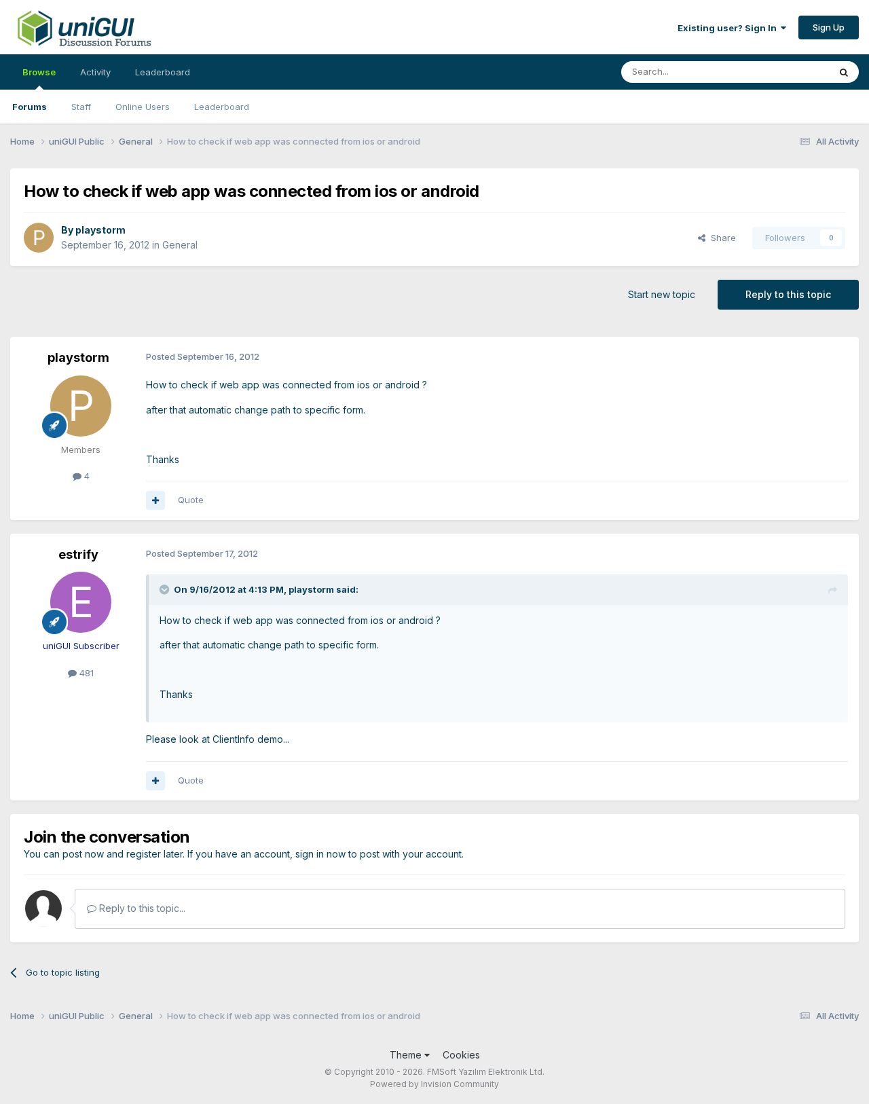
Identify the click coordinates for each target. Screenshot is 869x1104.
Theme (407, 1055)
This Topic (789, 72)
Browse (39, 72)
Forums (29, 106)
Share (720, 237)
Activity (95, 72)
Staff (81, 106)
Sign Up (829, 27)
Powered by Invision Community (434, 1084)
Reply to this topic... (140, 908)
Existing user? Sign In (729, 27)
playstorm (100, 230)
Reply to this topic (788, 294)
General (180, 245)
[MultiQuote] (155, 500)
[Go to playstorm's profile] (39, 238)
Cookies (461, 1055)
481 (85, 672)
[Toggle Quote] (166, 589)
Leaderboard (221, 106)
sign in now (320, 854)
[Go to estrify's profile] (80, 602)
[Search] (844, 72)
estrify (78, 554)
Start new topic (661, 294)
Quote (191, 499)
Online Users (142, 106)
